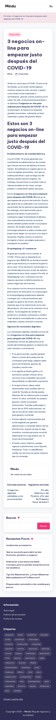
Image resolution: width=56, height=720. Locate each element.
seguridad (9, 686)
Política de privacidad (14, 614)
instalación (9, 663)
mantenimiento (11, 668)
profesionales (25, 677)
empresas (45, 649)
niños (30, 672)
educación (33, 649)
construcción (22, 644)
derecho (20, 649)
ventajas (17, 691)
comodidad (19, 639)
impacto (17, 658)
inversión (22, 663)
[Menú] (50, 6)
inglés (41, 658)
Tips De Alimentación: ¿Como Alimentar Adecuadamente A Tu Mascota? (27, 576)
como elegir (33, 639)
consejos (8, 644)
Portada (7, 16)
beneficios (32, 635)
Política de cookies (13, 618)
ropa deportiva (34, 681)
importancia (30, 658)
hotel (7, 658)
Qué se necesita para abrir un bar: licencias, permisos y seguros (24, 553)
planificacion (10, 677)
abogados (9, 635)
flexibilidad (30, 654)
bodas (7, 639)
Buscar (11, 518)
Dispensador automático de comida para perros (28, 585)
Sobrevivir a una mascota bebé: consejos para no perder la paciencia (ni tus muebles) (27, 564)
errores (8, 654)
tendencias (44, 686)
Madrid (33, 663)
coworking (36, 644)
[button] (21, 474)
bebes (20, 635)
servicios (21, 686)
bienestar (44, 635)
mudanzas (9, 672)
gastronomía (44, 654)
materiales (26, 668)
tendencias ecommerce (19, 545)
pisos (39, 672)
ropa (22, 681)
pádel (38, 677)
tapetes (33, 686)
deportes (9, 649)
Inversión (14, 34)
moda (37, 668)
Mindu (10, 6)
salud (47, 681)
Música (20, 672)
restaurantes (10, 681)
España (19, 654)
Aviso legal (9, 610)
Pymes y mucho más (13, 699)
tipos (7, 691)
